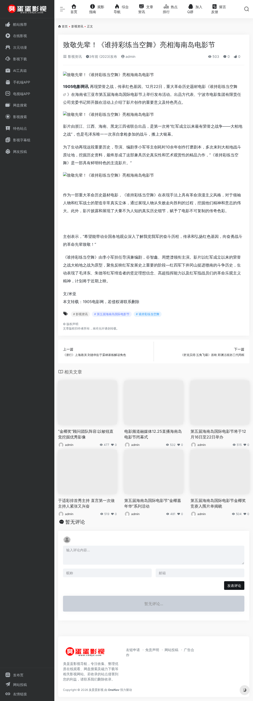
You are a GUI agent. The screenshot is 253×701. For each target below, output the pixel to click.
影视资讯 (77, 26)
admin (130, 56)
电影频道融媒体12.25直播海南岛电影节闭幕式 (153, 434)
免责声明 (152, 650)
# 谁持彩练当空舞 (147, 314)
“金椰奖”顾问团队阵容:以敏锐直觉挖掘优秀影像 (85, 434)
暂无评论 (75, 522)
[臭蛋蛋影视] (85, 653)
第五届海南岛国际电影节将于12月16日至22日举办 (218, 434)
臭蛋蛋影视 (96, 690)
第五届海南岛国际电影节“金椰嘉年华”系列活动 (152, 503)
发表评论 (234, 585)
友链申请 (133, 650)
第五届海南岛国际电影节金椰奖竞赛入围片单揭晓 (218, 503)
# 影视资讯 (80, 314)
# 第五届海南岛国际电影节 (111, 314)
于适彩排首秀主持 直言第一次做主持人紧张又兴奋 (86, 503)
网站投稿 (171, 650)
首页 (65, 26)
